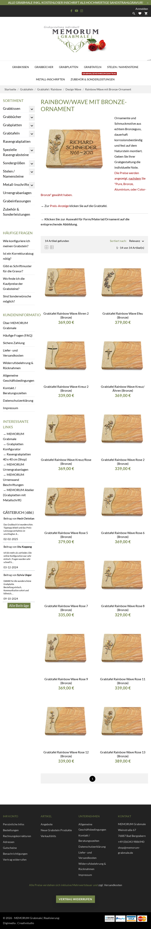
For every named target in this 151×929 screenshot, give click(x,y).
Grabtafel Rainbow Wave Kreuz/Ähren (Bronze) (123, 388)
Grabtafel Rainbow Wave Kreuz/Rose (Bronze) (66, 461)
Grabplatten (68, 67)
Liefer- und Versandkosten (13, 352)
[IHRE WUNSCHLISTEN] (139, 13)
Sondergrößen (14, 163)
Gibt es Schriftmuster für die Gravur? (17, 268)
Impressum (10, 408)
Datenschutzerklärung (18, 400)
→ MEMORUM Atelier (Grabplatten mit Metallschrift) (18, 495)
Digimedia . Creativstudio (18, 923)
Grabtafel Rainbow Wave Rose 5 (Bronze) (66, 535)
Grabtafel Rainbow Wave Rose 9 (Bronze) (66, 681)
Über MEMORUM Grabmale (15, 325)
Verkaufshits (48, 836)
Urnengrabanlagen (17, 193)
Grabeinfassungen (17, 201)
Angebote (46, 824)
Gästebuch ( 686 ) (18, 512)
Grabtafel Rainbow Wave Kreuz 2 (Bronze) (66, 388)
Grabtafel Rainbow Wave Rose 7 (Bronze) (66, 608)
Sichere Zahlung (14, 343)
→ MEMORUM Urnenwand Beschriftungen (13, 480)
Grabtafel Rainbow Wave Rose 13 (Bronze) (122, 754)
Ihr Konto (10, 816)
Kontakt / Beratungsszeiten (15, 390)
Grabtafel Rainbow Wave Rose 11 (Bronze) (122, 681)
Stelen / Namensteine (122, 67)
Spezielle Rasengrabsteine (16, 152)
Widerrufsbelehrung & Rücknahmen (18, 365)
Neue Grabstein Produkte (56, 830)
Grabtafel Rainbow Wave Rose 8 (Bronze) (123, 608)
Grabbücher (44, 67)
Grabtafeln (92, 67)
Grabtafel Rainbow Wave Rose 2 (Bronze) (123, 461)
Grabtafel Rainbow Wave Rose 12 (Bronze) (66, 754)
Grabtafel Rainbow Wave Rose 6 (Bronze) (123, 535)
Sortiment (13, 100)
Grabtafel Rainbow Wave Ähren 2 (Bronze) (66, 315)
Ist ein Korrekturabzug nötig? (18, 256)
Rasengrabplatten (16, 141)
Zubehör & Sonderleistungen (93, 77)
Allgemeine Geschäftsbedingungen (18, 377)
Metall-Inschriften (50, 79)
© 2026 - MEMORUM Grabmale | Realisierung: (31, 918)
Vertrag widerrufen (75, 899)
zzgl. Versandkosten (110, 885)
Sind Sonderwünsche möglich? (17, 298)
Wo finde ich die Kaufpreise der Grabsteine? (14, 284)
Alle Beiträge (19, 605)
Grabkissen (20, 67)
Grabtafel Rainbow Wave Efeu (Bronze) (122, 315)
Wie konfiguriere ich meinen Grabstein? (16, 243)
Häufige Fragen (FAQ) (17, 335)
